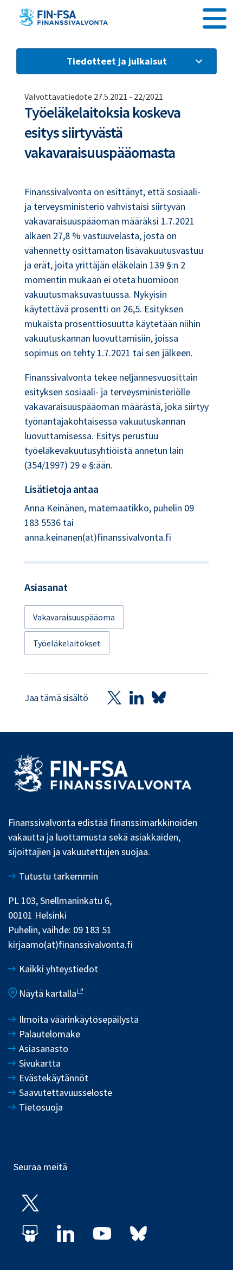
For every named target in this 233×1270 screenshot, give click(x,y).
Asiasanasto (43, 1048)
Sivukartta (40, 1063)
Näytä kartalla (47, 993)
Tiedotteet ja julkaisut (117, 61)
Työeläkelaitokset (67, 643)
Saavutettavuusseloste (65, 1092)
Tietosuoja (41, 1107)
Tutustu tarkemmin (58, 876)
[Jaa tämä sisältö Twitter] (114, 697)
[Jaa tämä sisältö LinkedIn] (137, 697)
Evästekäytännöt (53, 1078)
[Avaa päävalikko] (214, 17)
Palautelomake (49, 1034)
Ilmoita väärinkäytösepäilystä (79, 1019)
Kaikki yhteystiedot (58, 969)
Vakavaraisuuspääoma (74, 617)
